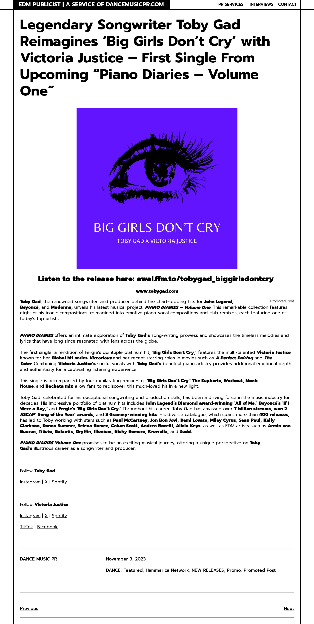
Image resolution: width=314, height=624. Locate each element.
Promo (234, 570)
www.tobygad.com (157, 291)
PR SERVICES (230, 4)
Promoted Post (260, 570)
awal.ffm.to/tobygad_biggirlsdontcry (205, 278)
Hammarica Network (167, 570)
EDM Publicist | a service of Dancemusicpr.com (91, 4)
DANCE (113, 570)
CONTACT (287, 4)
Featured (133, 570)
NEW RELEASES (208, 570)
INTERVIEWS (261, 4)
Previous (29, 608)
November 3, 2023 (126, 559)
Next (289, 608)
